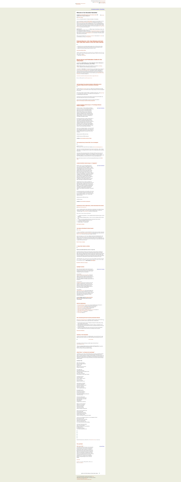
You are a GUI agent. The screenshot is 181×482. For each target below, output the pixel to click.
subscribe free (85, 478)
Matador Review (80, 308)
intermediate (91, 297)
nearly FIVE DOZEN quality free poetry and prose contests (88, 14)
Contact (90, 479)
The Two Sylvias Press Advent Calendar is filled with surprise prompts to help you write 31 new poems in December (89, 85)
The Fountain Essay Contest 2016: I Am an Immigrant (87, 142)
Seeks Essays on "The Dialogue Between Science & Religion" (89, 105)
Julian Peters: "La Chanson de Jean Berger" (86, 352)
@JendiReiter (81, 462)
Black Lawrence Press (80, 306)
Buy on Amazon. (80, 224)
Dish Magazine (93, 260)
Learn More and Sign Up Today (81, 50)
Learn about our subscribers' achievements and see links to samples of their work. (87, 75)
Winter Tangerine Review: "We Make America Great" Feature (86, 309)
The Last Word (80, 443)
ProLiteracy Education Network (82, 319)
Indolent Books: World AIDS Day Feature (83, 310)
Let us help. (101, 35)
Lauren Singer (100, 25)
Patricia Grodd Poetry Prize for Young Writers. (83, 274)
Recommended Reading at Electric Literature (84, 304)
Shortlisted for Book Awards (85, 228)
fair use (93, 476)
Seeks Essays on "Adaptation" (87, 163)
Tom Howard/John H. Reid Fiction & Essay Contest (85, 22)
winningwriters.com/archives (90, 35)
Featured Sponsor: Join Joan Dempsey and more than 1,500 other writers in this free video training (90, 41)
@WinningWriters (88, 36)
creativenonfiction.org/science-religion (86, 138)
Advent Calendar (84, 88)
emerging (87, 297)
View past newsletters (79, 478)
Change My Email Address (84, 479)
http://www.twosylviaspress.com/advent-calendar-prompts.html (86, 100)
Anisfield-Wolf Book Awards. (81, 290)
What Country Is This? (80, 446)
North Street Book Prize (86, 211)
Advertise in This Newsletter (82, 334)
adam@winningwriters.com (89, 32)
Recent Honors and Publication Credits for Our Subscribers (89, 60)
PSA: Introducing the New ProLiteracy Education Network (88, 317)
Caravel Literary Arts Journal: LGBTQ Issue (84, 307)
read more (78, 459)
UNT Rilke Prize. (79, 282)
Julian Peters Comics (93, 439)
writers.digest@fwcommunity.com (95, 30)
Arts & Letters (79, 312)
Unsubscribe (78, 479)
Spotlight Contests (80, 266)
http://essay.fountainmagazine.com (97, 146)
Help (88, 479)
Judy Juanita (90, 21)
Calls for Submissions (81, 303)
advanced (79, 298)
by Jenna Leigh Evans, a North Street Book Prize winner (90, 205)
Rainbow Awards (79, 233)
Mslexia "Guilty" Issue (81, 311)
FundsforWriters (83, 55)
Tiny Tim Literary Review (81, 305)
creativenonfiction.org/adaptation (85, 201)
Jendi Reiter (78, 461)
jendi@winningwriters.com (88, 77)
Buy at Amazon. (81, 241)
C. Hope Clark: (83, 246)
